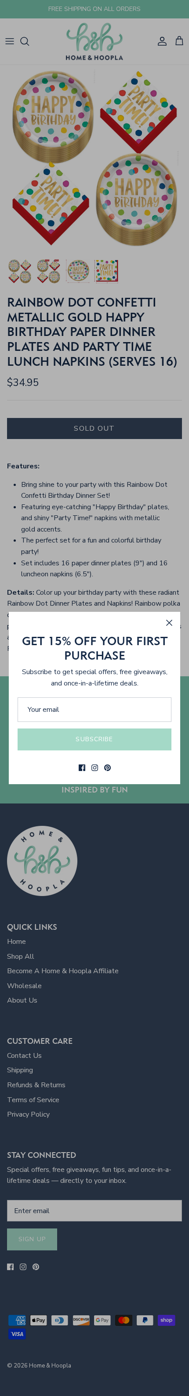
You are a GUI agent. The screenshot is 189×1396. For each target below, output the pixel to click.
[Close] (169, 622)
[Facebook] (82, 767)
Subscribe (94, 739)
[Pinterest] (107, 767)
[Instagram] (94, 767)
